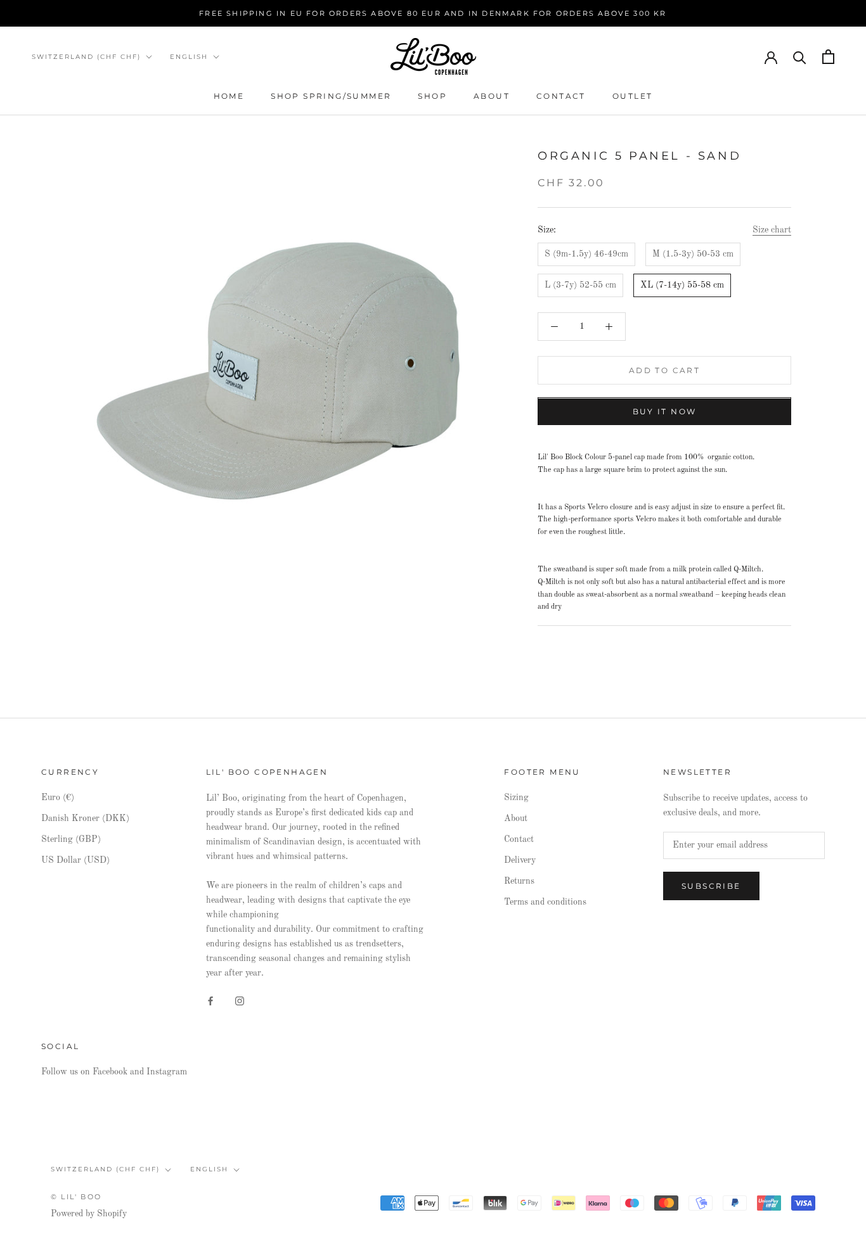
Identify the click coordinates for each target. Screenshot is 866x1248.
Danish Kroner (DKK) (85, 818)
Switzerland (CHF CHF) (86, 57)
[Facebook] (210, 1000)
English (189, 57)
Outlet (632, 96)
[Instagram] (239, 1000)
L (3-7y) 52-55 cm (580, 285)
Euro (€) (57, 797)
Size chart (772, 230)
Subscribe (711, 886)
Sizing (516, 797)
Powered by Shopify (89, 1213)
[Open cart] (828, 56)
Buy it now (665, 412)
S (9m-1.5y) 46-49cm (586, 254)
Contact (561, 96)
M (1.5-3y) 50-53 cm (693, 254)
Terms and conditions (545, 902)
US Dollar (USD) (75, 860)
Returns (519, 881)
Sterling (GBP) (71, 839)
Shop (432, 96)
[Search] (799, 56)
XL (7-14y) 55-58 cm (682, 285)
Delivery (520, 860)
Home (229, 96)
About (492, 96)
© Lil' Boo (76, 1196)
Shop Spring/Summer (331, 96)
